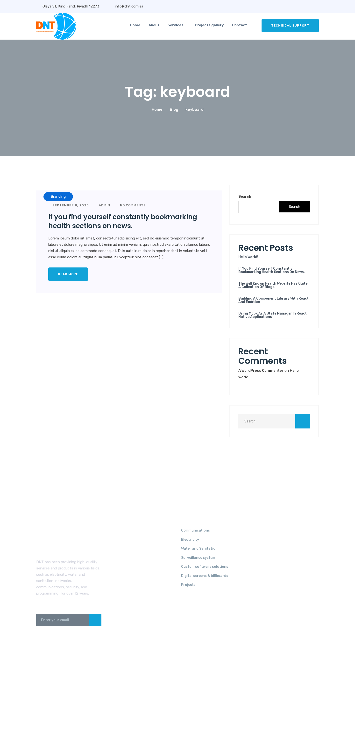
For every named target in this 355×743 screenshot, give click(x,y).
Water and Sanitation (199, 549)
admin (104, 205)
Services (176, 25)
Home (135, 25)
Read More (68, 274)
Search (244, 197)
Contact (239, 25)
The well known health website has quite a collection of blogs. (272, 285)
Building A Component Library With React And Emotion (273, 300)
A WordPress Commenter (261, 370)
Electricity (190, 540)
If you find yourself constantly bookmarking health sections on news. (122, 221)
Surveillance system (198, 558)
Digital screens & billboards (204, 576)
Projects (188, 585)
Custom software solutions (204, 567)
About (154, 25)
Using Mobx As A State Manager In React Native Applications (272, 315)
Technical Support (290, 25)
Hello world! (248, 257)
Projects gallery (209, 25)
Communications (195, 530)
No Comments (132, 205)
